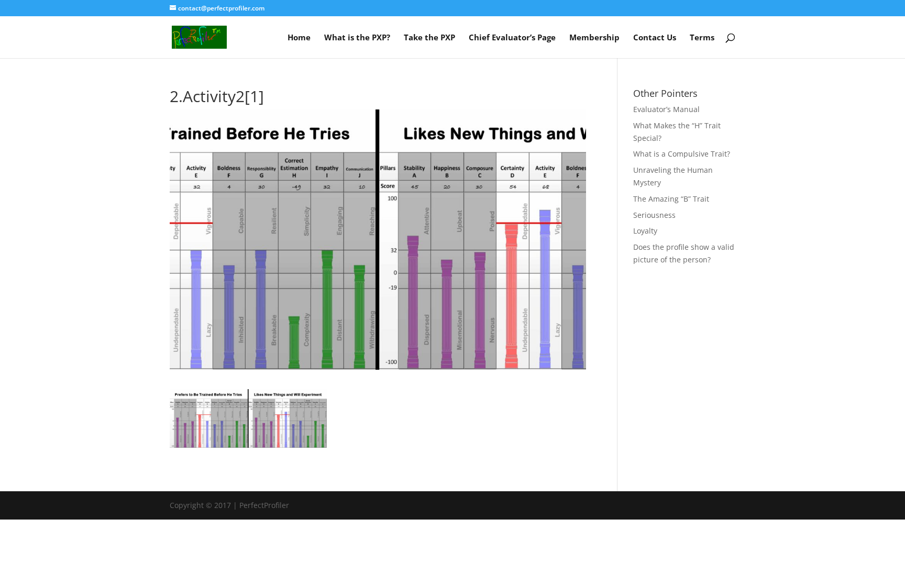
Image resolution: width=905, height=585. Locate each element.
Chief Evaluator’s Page (512, 38)
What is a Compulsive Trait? (681, 154)
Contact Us (654, 38)
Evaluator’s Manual (666, 109)
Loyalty (645, 231)
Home (299, 38)
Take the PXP (429, 38)
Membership (594, 38)
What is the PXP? (357, 38)
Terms (702, 38)
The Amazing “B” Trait (671, 199)
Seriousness (654, 215)
